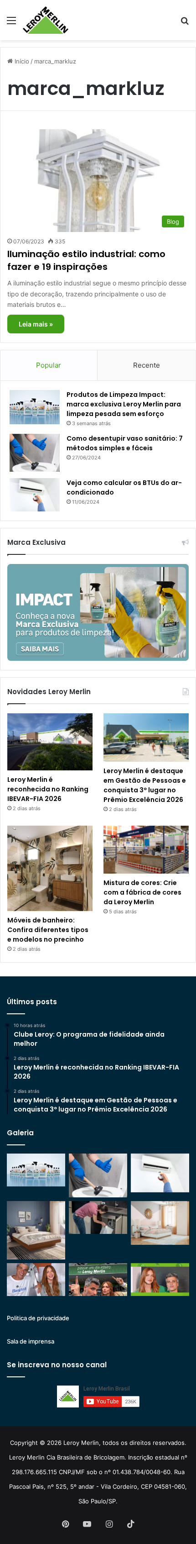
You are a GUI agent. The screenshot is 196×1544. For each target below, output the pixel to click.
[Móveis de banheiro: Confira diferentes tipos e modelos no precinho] (50, 868)
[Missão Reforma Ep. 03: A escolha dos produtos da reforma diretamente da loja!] (98, 1279)
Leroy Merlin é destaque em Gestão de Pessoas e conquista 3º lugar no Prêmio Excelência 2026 (144, 785)
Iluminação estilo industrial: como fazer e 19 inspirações (86, 260)
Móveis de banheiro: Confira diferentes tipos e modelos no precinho (47, 930)
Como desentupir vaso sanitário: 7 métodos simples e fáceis (125, 443)
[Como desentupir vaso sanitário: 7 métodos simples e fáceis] (35, 453)
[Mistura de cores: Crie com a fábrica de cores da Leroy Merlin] (146, 850)
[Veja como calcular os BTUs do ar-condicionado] (35, 495)
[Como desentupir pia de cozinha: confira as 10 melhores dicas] (98, 1217)
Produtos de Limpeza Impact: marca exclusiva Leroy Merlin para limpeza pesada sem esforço (124, 404)
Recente (146, 365)
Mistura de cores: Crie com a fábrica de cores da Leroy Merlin (142, 892)
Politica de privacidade (38, 1318)
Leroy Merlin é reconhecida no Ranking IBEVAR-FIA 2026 (47, 789)
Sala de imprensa (30, 1341)
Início (21, 61)
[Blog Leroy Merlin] (45, 20)
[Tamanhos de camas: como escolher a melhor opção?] (36, 1230)
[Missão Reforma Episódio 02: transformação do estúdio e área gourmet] (160, 1279)
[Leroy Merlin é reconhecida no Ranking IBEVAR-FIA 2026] (50, 741)
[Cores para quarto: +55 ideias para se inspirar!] (160, 1223)
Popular (48, 365)
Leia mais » (36, 324)
